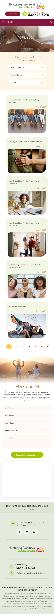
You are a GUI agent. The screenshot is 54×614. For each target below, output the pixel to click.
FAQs (40, 506)
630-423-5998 (38, 14)
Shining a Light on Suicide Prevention (25, 141)
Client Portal (13, 14)
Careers (22, 509)
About (8, 506)
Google (27, 532)
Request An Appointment (27, 455)
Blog (46, 506)
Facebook (19, 532)
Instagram (34, 532)
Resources (32, 506)
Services (22, 506)
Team (14, 506)
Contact (31, 509)
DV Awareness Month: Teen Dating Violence (24, 101)
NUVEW (5, 588)
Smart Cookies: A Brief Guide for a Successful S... (24, 182)
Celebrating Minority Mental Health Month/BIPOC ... (24, 266)
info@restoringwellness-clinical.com (30, 573)
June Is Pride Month (17, 306)
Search (42, 83)
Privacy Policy (30, 590)
